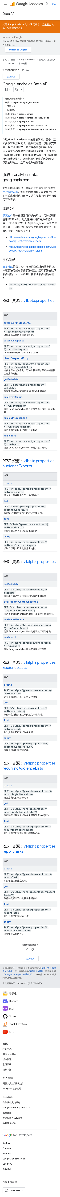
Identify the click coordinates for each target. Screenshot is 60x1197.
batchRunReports (14, 340)
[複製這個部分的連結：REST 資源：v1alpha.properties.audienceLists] (30, 668)
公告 (20, 28)
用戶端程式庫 (10, 191)
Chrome (7, 1148)
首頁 (5, 59)
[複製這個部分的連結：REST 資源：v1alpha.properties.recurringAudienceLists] (46, 769)
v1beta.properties (39, 300)
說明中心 (7, 1049)
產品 (13, 59)
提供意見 (11, 76)
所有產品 (7, 1169)
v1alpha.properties (40, 561)
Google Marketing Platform (16, 1107)
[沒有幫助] (27, 70)
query (7, 536)
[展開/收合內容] (24, 99)
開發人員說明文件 (47, 59)
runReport (10, 435)
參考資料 (23, 63)
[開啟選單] (5, 4)
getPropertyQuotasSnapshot (21, 601)
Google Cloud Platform (14, 1158)
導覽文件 (8, 215)
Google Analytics (27, 59)
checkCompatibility (16, 358)
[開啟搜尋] (47, 4)
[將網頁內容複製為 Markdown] (16, 89)
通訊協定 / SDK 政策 (13, 1118)
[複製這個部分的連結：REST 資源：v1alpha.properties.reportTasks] (27, 852)
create (8, 483)
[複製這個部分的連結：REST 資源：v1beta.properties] (6, 306)
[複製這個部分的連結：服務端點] (18, 260)
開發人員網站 (9, 1054)
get (6, 500)
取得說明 (7, 1064)
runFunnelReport (14, 619)
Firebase (7, 1153)
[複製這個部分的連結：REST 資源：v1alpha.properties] (6, 567)
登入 (54, 4)
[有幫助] (22, 70)
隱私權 (13, 1182)
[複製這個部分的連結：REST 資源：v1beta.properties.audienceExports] (35, 466)
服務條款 (7, 1112)
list (6, 518)
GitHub (47, 24)
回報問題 (7, 1069)
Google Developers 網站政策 (18, 974)
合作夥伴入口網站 (11, 1102)
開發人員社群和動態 (13, 1083)
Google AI (7, 1164)
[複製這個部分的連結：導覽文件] (18, 209)
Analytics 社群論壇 (12, 1088)
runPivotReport (13, 396)
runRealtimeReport (15, 417)
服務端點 (8, 266)
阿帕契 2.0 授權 (36, 971)
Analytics (35, 4)
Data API (9, 14)
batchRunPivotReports (17, 322)
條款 (5, 1182)
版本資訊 (7, 1059)
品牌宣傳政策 (9, 1123)
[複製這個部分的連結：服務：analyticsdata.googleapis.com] (33, 180)
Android (7, 1143)
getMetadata (11, 379)
